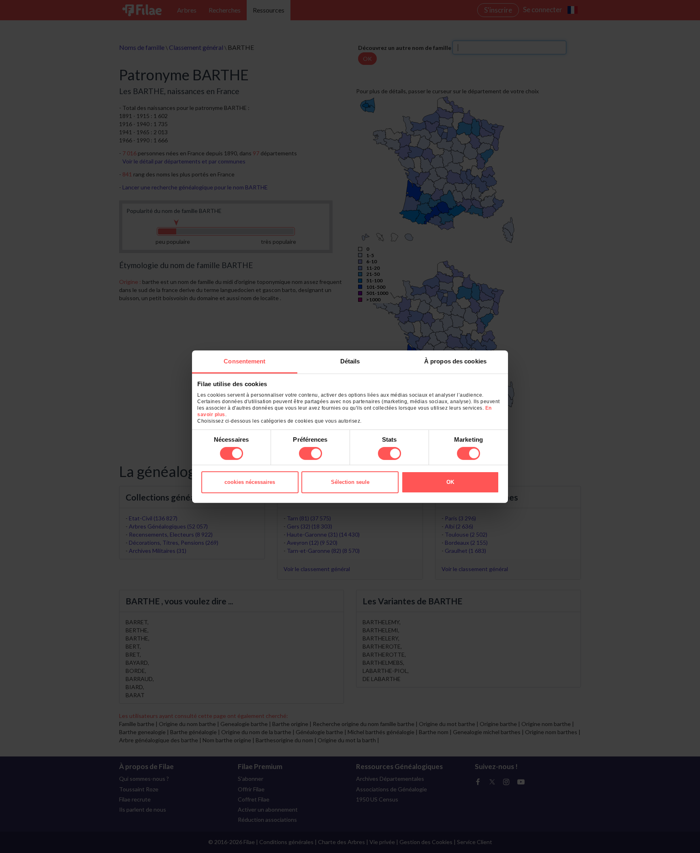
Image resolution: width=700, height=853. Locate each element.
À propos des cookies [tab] (455, 360)
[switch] (310, 453)
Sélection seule (350, 482)
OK (450, 482)
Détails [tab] (350, 360)
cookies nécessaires (249, 482)
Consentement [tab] (244, 360)
